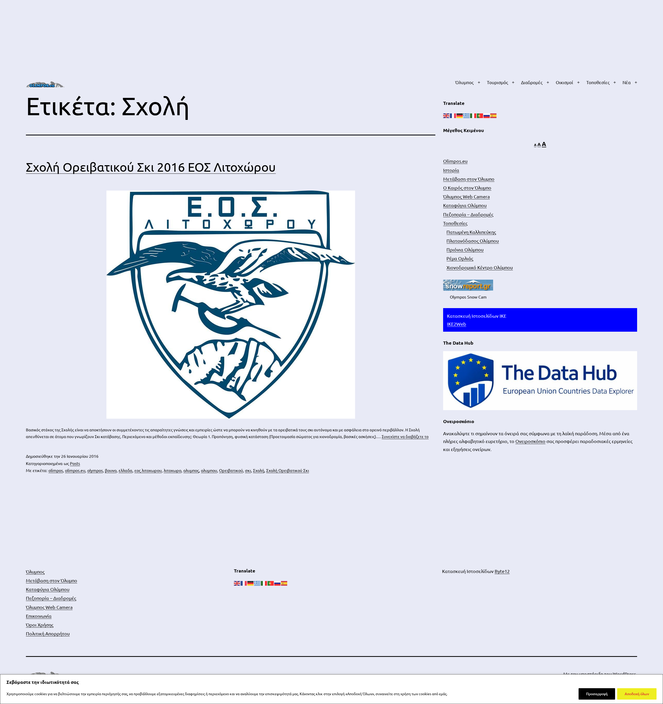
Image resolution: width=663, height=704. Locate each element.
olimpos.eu (75, 470)
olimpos (55, 470)
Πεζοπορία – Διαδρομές (468, 214)
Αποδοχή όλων (637, 693)
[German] (460, 115)
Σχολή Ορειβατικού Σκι (287, 470)
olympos (95, 470)
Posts (75, 463)
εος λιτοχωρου (148, 470)
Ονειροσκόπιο (530, 441)
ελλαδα (125, 470)
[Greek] (466, 115)
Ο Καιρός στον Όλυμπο (467, 187)
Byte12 (502, 571)
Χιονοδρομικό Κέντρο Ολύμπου (479, 267)
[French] (453, 115)
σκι (248, 470)
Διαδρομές (532, 82)
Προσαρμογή (597, 693)
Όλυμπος (464, 82)
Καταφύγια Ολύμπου (465, 205)
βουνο (111, 470)
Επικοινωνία (39, 616)
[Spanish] (493, 115)
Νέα (627, 82)
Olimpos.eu (455, 161)
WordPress (624, 674)
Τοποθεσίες (598, 82)
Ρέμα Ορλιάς (459, 258)
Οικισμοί (564, 82)
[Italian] (473, 115)
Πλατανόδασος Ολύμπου (472, 240)
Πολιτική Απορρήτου (48, 633)
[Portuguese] (480, 115)
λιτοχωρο (172, 470)
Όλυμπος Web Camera (466, 196)
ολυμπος (191, 470)
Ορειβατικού (231, 470)
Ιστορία (451, 170)
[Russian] (487, 115)
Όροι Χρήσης (39, 624)
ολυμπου (209, 470)
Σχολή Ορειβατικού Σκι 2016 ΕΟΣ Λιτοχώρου (151, 166)
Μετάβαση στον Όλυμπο (468, 179)
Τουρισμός (497, 82)
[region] (331, 689)
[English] (446, 115)
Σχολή (258, 470)
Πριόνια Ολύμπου (465, 249)
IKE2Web (456, 323)
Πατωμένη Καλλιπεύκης (471, 232)
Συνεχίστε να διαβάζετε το (405, 436)
